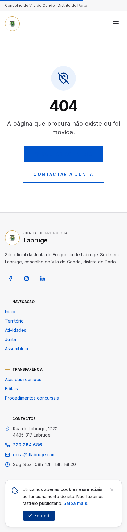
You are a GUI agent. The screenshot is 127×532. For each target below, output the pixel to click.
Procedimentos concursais (32, 397)
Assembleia (16, 348)
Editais (11, 388)
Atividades (15, 330)
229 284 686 (27, 444)
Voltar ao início (67, 154)
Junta (10, 339)
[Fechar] (112, 489)
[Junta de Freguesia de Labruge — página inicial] (12, 23)
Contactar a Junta (63, 174)
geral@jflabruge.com (34, 454)
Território (14, 320)
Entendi (42, 515)
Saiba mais (75, 503)
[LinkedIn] (42, 278)
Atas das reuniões (23, 379)
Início (10, 311)
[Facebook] (10, 278)
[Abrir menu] (116, 24)
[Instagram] (26, 278)
